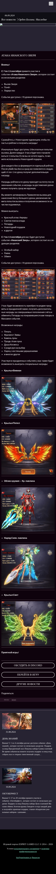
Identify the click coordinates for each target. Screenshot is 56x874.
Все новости (8, 19)
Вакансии (36, 858)
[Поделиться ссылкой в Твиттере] (41, 693)
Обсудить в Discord (28, 665)
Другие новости (28, 684)
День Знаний (10, 738)
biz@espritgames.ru (23, 858)
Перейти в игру (28, 674)
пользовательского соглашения (26, 849)
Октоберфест (10, 793)
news (14, 699)
